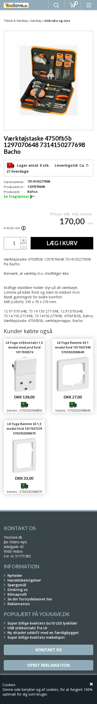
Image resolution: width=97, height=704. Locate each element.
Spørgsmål (16, 585)
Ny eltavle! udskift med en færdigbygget (43, 632)
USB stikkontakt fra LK (27, 628)
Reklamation (18, 603)
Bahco (32, 191)
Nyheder (14, 575)
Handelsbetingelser (24, 580)
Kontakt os (49, 650)
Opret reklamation (48, 665)
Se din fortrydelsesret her (29, 599)
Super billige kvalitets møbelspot (36, 637)
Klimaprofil (17, 594)
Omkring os (17, 589)
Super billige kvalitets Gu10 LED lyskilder (42, 623)
